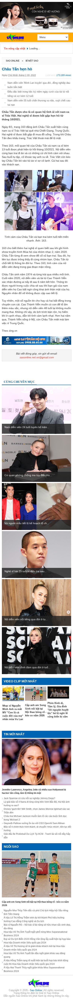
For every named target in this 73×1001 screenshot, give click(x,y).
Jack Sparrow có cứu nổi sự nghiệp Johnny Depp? (29, 798)
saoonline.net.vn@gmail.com (37, 357)
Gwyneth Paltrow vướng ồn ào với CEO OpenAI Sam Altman (34, 823)
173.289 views (63, 75)
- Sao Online (35, 990)
